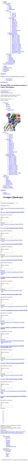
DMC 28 (11, 141)
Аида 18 (11, 137)
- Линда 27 (13, 28)
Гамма (10, 8)
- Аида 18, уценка (15, 41)
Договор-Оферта (8, 443)
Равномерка (11, 18)
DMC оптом (6, 70)
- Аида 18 (13, 15)
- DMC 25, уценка (15, 35)
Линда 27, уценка (13, 170)
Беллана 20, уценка (13, 165)
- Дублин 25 (14, 24)
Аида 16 (11, 135)
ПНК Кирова (12, 9)
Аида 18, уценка (12, 163)
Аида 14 (11, 134)
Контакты (21, 433)
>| (3, 423)
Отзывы (5, 71)
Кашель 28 (11, 146)
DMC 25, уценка (12, 156)
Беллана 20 (11, 143)
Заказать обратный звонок (7, 92)
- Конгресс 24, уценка (16, 47)
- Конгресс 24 (14, 26)
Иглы (10, 55)
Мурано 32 (11, 153)
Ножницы (11, 59)
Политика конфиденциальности (8, 431)
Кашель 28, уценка (13, 168)
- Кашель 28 (14, 25)
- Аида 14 (13, 13)
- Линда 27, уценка (15, 49)
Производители (7, 193)
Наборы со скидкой (10, 62)
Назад (5, 1)
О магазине (6, 68)
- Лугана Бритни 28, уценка (17, 51)
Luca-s (10, 6)
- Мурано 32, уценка (16, 52)
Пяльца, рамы (12, 61)
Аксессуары (9, 54)
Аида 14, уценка (12, 160)
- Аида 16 (13, 14)
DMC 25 (11, 140)
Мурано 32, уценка (13, 174)
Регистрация (9, 80)
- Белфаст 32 (14, 23)
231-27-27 (4, 91)
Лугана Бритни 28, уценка (15, 172)
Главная (5, 192)
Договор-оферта (14, 433)
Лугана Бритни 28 (13, 151)
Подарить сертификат (8, 63)
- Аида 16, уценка (15, 40)
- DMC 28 (13, 20)
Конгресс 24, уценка (13, 169)
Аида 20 (11, 138)
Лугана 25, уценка (13, 171)
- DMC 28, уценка (15, 36)
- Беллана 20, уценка (16, 44)
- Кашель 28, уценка (16, 46)
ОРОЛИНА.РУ (4, 82)
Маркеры (11, 57)
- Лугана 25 (14, 29)
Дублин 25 (11, 145)
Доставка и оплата (7, 67)
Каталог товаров (7, 3)
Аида (10, 11)
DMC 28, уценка (12, 158)
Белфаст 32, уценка (13, 166)
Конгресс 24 (11, 148)
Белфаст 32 (11, 144)
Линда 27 (11, 149)
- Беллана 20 (14, 21)
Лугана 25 (11, 150)
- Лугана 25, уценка (16, 50)
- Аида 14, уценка (15, 39)
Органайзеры (12, 60)
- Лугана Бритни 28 (15, 30)
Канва (7, 10)
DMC (10, 5)
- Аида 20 (13, 16)
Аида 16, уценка (12, 161)
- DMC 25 (13, 19)
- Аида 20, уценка (15, 42)
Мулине (8, 4)
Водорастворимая (13, 32)
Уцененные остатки (13, 34)
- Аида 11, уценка (15, 37)
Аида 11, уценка (12, 159)
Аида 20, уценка (12, 164)
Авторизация (9, 78)
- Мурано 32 (14, 31)
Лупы (10, 56)
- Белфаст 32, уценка (16, 45)
